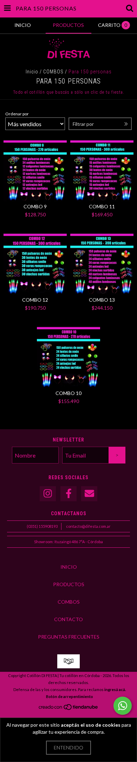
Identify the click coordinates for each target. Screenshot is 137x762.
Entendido (68, 747)
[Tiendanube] (68, 708)
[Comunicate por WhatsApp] (122, 706)
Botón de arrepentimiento (69, 696)
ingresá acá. (115, 689)
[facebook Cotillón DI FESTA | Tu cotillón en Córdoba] (68, 493)
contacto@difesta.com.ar (88, 526)
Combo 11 (102, 206)
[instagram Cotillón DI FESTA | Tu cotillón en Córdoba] (48, 493)
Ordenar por (17, 113)
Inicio (32, 71)
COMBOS (53, 71)
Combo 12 (35, 300)
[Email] (89, 493)
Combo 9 (35, 206)
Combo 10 (68, 393)
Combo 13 (102, 300)
